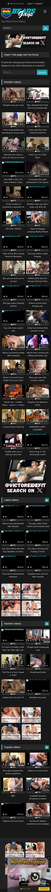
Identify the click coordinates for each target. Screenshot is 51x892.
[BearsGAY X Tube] (21, 13)
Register (39, 3)
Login (29, 3)
